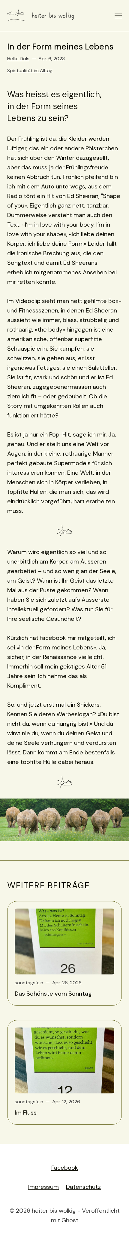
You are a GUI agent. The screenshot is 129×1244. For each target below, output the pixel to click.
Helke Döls (18, 58)
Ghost (70, 1220)
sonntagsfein (29, 983)
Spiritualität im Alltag (29, 70)
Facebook (64, 1168)
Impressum (43, 1187)
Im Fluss (26, 1112)
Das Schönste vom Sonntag (53, 993)
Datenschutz (83, 1187)
